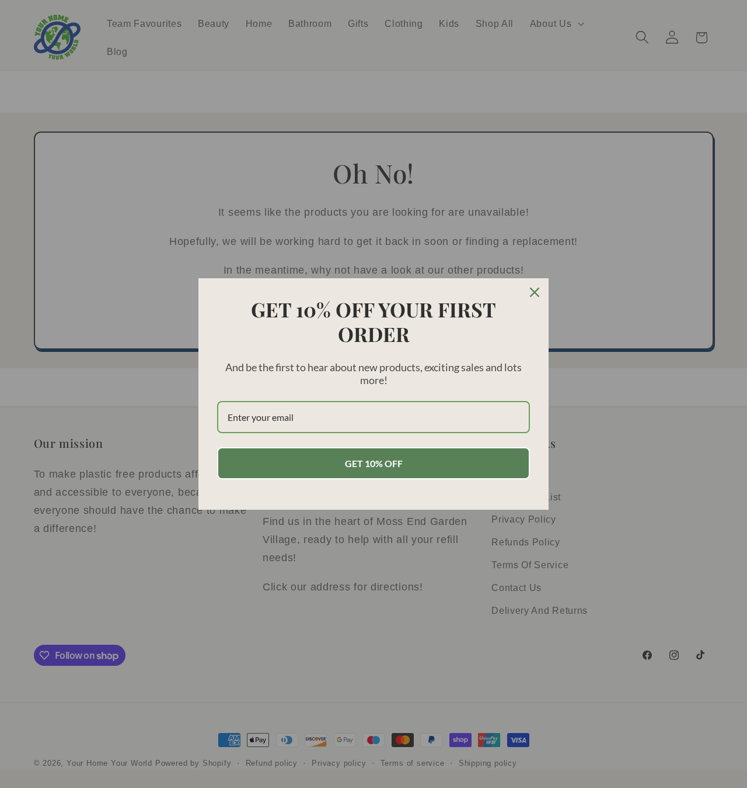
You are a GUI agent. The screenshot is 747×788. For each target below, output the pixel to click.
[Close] (535, 292)
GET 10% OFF (374, 463)
